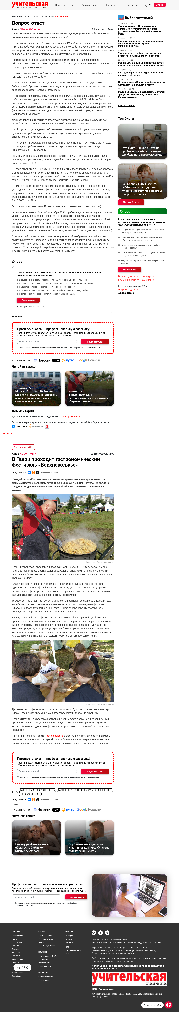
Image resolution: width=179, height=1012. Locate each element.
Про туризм (16, 956)
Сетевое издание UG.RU (47, 956)
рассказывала (54, 735)
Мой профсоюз (44, 963)
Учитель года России (46, 946)
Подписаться (95, 341)
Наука (14, 939)
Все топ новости (126, 105)
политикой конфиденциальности (45, 348)
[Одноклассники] (33, 472)
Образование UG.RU (23, 388)
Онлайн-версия (44, 980)
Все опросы (18, 316)
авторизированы (72, 416)
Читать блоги (131, 202)
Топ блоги (126, 118)
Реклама (68, 939)
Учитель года (73, 841)
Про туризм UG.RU (75, 391)
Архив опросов (126, 293)
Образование (17, 936)
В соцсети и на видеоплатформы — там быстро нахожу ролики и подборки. (54, 280)
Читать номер (62, 16)
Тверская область (30, 794)
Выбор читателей (139, 18)
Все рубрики (17, 976)
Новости (60, 4)
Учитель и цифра (19, 973)
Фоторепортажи (73, 951)
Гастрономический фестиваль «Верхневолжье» (85, 790)
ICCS (67, 947)
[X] (37, 472)
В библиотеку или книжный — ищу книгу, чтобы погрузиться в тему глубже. (54, 290)
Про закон (16, 946)
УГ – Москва (43, 960)
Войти (160, 5)
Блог (73, 4)
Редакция (69, 936)
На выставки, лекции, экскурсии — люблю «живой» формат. (47, 287)
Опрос (125, 211)
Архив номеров (90, 4)
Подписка (110, 4)
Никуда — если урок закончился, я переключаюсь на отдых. (47, 294)
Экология (15, 949)
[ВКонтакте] (29, 472)
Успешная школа (45, 936)
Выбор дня (16, 953)
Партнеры (69, 942)
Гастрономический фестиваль (37, 790)
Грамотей (16, 963)
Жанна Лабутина (30, 29)
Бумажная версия (45, 977)
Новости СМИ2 (11, 433)
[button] (20, 426)
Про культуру (17, 942)
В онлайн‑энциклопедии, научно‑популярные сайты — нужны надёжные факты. (56, 283)
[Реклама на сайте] (168, 1004)
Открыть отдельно (128, 289)
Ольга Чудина (28, 453)
